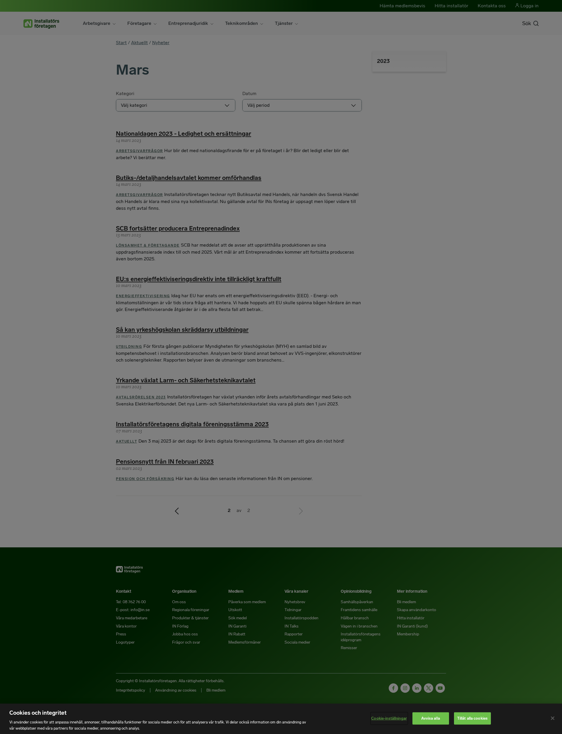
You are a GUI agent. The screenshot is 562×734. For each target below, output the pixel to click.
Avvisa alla (430, 718)
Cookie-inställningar (389, 718)
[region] (281, 719)
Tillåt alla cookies (472, 718)
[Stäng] (552, 718)
